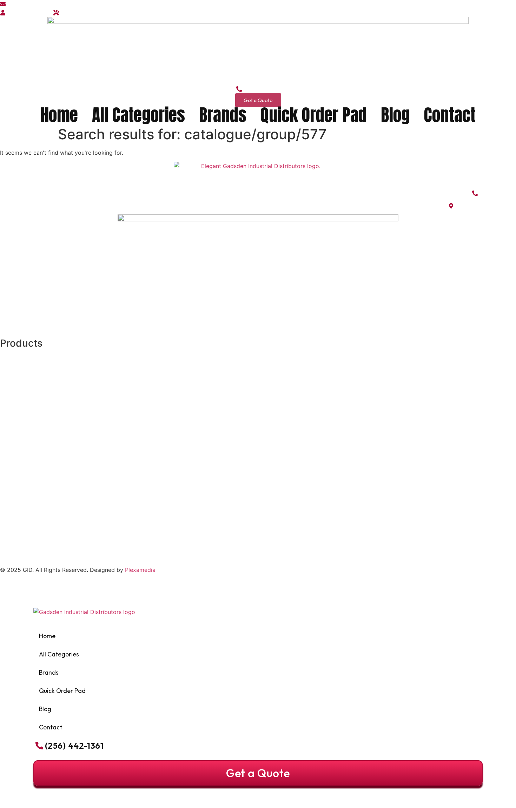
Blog (395, 115)
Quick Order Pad (313, 115)
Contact (450, 115)
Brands (222, 115)
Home (59, 115)
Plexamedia (140, 569)
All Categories (138, 115)
